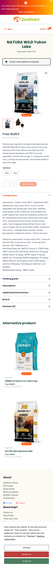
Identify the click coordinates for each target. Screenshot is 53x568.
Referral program (11, 492)
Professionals (9, 498)
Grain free (31, 51)
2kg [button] (15, 173)
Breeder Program (10, 495)
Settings (26, 548)
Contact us (8, 512)
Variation (6, 168)
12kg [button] (7, 173)
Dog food (21, 51)
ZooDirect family (10, 483)
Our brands (8, 486)
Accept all (26, 561)
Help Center (8, 515)
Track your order (10, 519)
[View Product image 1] (8, 123)
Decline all (26, 554)
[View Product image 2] (20, 123)
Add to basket (28, 184)
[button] (46, 73)
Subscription (8, 489)
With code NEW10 (26, 12)
